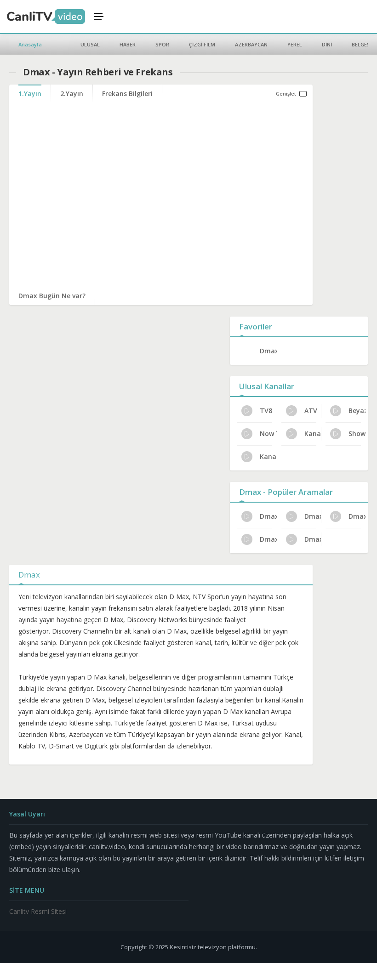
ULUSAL (90, 44)
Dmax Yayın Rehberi (312, 516)
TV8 (266, 410)
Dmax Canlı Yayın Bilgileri (268, 516)
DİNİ (327, 44)
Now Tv (268, 433)
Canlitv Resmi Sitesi (38, 911)
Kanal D (268, 456)
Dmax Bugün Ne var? (52, 295)
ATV (310, 410)
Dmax (268, 350)
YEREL (294, 44)
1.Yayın (29, 93)
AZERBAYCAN (251, 44)
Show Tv (357, 433)
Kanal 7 (312, 433)
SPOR (162, 44)
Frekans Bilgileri (127, 93)
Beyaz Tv (357, 410)
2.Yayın (71, 93)
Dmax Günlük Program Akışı (312, 539)
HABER (128, 44)
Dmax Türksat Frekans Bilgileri (357, 516)
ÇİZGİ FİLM (202, 44)
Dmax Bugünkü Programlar (268, 539)
